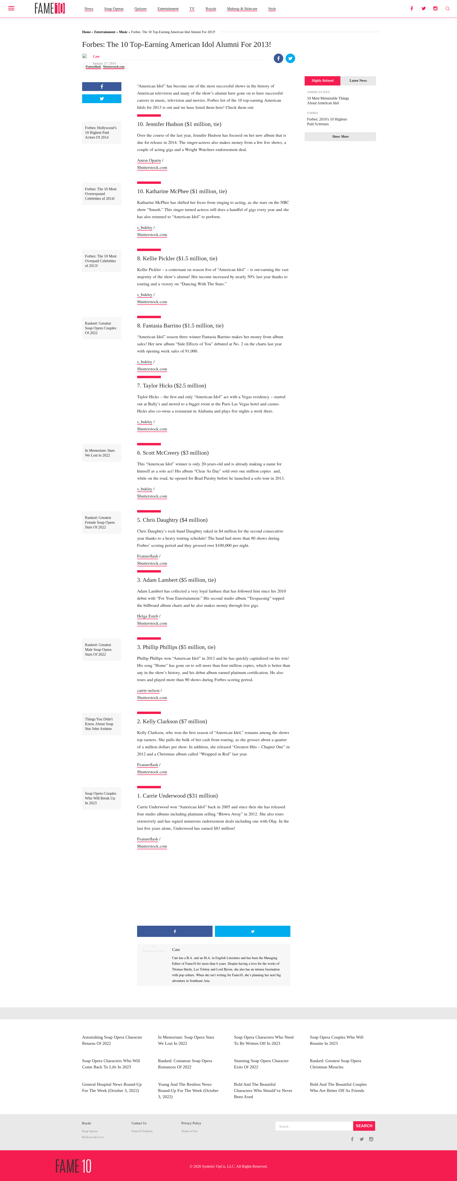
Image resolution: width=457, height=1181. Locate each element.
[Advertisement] (213, 887)
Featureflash (93, 66)
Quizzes (140, 9)
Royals (211, 9)
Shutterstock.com (113, 66)
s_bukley (144, 227)
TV (192, 9)
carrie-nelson (148, 690)
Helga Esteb (147, 616)
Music (123, 32)
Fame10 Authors (142, 1131)
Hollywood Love (93, 1137)
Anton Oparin (149, 160)
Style (272, 9)
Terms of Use (189, 1131)
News (88, 9)
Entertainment (168, 9)
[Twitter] (290, 58)
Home (86, 32)
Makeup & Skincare (242, 9)
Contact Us (139, 1123)
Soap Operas (114, 9)
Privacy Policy (191, 1123)
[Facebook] (278, 58)
